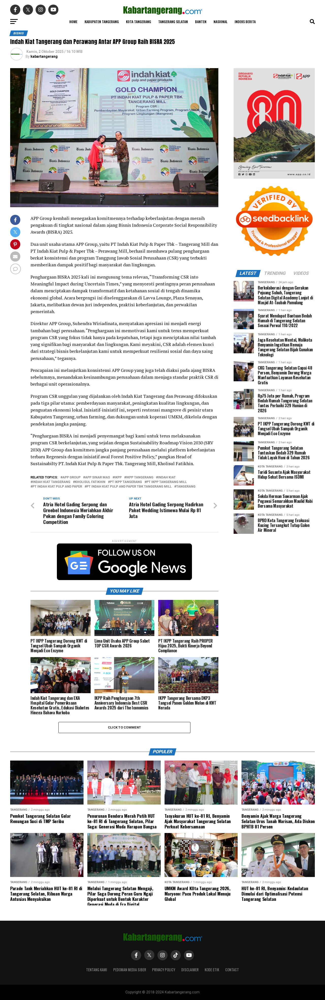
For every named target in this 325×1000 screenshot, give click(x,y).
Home (73, 21)
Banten (200, 21)
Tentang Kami (96, 969)
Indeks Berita (245, 21)
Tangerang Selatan (173, 21)
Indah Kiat (167, 477)
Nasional (221, 21)
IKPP (118, 477)
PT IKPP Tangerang (126, 482)
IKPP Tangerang (139, 477)
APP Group (71, 477)
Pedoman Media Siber (129, 969)
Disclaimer (190, 969)
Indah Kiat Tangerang (51, 482)
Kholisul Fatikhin (90, 482)
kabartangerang (44, 56)
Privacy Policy (163, 969)
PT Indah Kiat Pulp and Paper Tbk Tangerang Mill (129, 486)
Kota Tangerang (138, 21)
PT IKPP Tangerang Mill (167, 482)
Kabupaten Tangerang (102, 21)
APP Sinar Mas (97, 477)
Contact (232, 969)
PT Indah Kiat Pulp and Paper (57, 486)
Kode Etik (212, 969)
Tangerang (186, 486)
